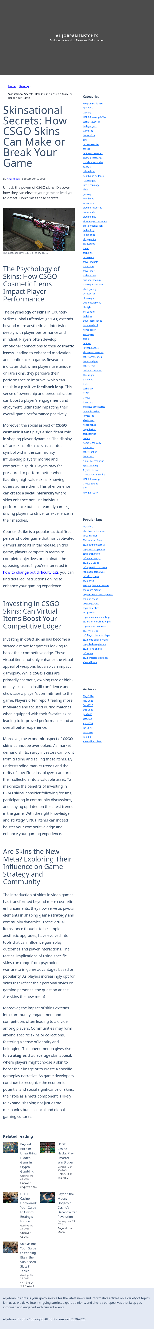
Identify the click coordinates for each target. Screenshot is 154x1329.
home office (89, 135)
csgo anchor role (91, 553)
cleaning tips (89, 298)
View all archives (92, 741)
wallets (86, 438)
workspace (88, 257)
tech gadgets (90, 126)
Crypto (86, 397)
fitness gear (89, 375)
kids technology (91, 185)
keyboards (88, 415)
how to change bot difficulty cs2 (30, 572)
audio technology (92, 280)
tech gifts (88, 252)
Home (12, 86)
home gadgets (90, 361)
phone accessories (93, 157)
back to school (90, 325)
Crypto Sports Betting (94, 474)
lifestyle (87, 307)
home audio (89, 212)
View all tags (90, 662)
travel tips (88, 402)
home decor (89, 329)
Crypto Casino (90, 470)
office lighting (90, 452)
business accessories (94, 406)
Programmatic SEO (93, 103)
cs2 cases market (92, 590)
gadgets (87, 167)
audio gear (88, 334)
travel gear (88, 271)
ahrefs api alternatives (94, 531)
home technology (92, 443)
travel (86, 248)
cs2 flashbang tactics (94, 544)
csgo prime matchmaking (96, 617)
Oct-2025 (88, 718)
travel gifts (88, 266)
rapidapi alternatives (94, 571)
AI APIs (87, 393)
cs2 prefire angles (92, 648)
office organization (93, 225)
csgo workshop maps (94, 549)
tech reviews (89, 275)
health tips (88, 198)
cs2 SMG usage (91, 562)
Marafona (88, 526)
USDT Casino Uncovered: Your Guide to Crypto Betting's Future (28, 1207)
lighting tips (89, 234)
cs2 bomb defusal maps (95, 639)
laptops (87, 343)
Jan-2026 (87, 728)
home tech (88, 456)
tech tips (87, 316)
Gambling (88, 130)
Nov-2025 (88, 700)
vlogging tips (89, 239)
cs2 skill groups (91, 576)
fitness (86, 148)
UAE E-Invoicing (91, 479)
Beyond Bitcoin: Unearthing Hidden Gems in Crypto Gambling (28, 1157)
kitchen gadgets (91, 347)
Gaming (24, 86)
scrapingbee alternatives (96, 585)
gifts (85, 139)
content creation (91, 411)
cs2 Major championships (96, 635)
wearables (88, 203)
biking (86, 189)
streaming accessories (95, 221)
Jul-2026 (87, 737)
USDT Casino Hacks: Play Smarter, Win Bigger (66, 1153)
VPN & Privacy (90, 492)
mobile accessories (93, 162)
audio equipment (92, 302)
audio (86, 338)
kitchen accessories (93, 352)
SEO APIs (88, 108)
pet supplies (89, 311)
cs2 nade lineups (91, 558)
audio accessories (92, 370)
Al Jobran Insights (77, 35)
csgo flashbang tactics (94, 644)
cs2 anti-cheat (90, 599)
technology (88, 230)
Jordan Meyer (90, 535)
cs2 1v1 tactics (90, 630)
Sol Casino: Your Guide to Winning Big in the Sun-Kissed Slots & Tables (28, 1257)
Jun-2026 (87, 714)
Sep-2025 (88, 705)
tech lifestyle (89, 433)
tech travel (88, 388)
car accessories (91, 144)
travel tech (88, 447)
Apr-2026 (88, 723)
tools (85, 384)
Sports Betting (90, 465)
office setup (89, 366)
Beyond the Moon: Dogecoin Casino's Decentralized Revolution (67, 1205)
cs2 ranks (88, 653)
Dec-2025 (88, 709)
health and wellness (93, 176)
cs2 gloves (88, 580)
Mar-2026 (88, 732)
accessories (89, 293)
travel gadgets (90, 262)
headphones (89, 424)
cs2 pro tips (89, 612)
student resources (92, 207)
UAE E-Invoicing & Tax (94, 117)
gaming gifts (89, 180)
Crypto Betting (90, 483)
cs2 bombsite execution (95, 657)
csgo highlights (91, 603)
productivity (89, 243)
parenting (88, 379)
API (85, 488)
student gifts (89, 216)
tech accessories (91, 121)
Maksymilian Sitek (92, 540)
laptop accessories (93, 153)
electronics (88, 420)
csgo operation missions (95, 626)
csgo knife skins (91, 608)
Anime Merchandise (93, 461)
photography (89, 289)
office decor (89, 171)
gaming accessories (93, 284)
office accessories (92, 357)
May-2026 (88, 696)
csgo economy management (98, 594)
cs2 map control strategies (97, 621)
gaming (87, 194)
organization (89, 429)
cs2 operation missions (95, 567)
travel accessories (92, 320)
